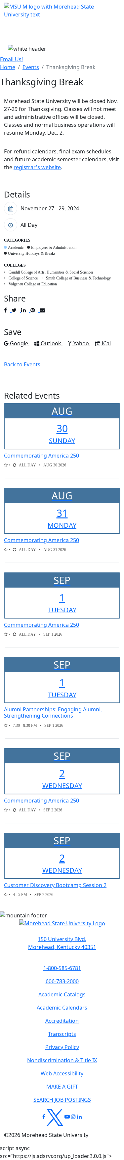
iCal (106, 343)
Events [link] (30, 67)
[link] (62, 943)
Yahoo (81, 343)
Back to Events (22, 364)
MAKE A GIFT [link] (62, 1086)
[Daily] (14, 465)
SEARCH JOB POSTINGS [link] (62, 1099)
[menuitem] (7, 67)
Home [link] (7, 67)
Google (19, 343)
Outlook (51, 343)
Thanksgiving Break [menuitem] (71, 67)
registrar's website (37, 167)
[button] (62, 926)
